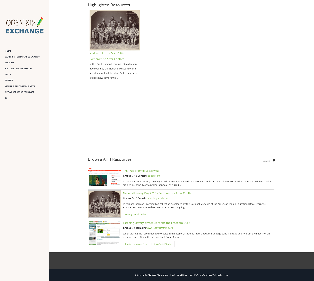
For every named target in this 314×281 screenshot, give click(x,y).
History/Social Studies (136, 214)
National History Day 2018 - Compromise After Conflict (158, 193)
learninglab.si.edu (158, 198)
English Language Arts (136, 244)
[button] (24, 98)
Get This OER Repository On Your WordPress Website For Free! (200, 274)
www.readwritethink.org (159, 227)
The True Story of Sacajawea (141, 171)
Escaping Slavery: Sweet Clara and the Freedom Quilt (156, 223)
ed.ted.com (154, 175)
